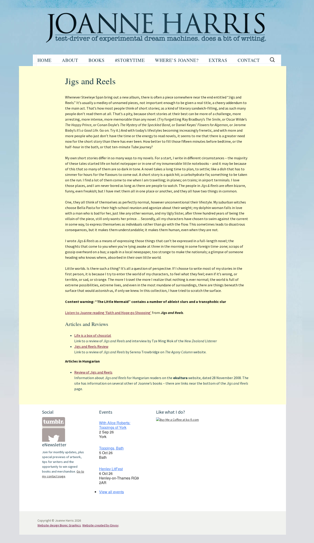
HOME (44, 60)
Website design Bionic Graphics (59, 525)
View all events (111, 491)
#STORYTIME (130, 60)
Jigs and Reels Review (91, 346)
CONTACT (249, 60)
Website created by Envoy (100, 525)
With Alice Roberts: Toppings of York (114, 425)
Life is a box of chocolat (92, 335)
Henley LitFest (111, 468)
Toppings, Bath (111, 448)
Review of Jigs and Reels (93, 372)
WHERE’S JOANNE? (176, 60)
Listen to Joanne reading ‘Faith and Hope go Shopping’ (108, 312)
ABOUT (70, 60)
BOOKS (96, 60)
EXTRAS (218, 60)
